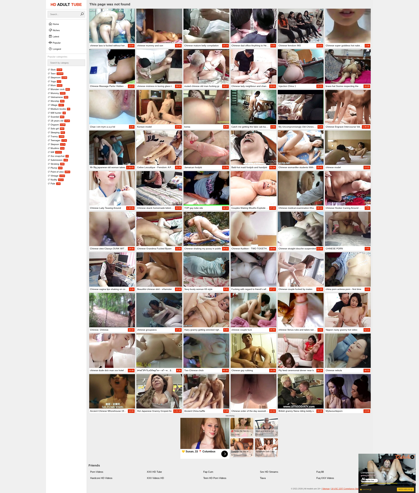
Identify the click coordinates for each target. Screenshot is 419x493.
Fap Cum (208, 471)
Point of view (60, 171)
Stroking (57, 164)
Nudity (56, 179)
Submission (58, 160)
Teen (56, 73)
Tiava (263, 478)
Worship (57, 101)
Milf (55, 152)
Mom (56, 85)
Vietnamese (59, 97)
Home (55, 24)
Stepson (57, 144)
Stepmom (58, 77)
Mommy (57, 93)
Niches (56, 30)
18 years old (59, 120)
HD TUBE (66, 4)
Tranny (57, 136)
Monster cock (59, 89)
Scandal (57, 116)
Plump (56, 168)
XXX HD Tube (154, 471)
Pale (55, 183)
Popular (56, 42)
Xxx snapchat (59, 156)
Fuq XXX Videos (325, 478)
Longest (56, 49)
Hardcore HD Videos (101, 478)
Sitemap (326, 489)
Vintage (57, 175)
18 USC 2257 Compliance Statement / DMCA (351, 489)
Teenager (58, 140)
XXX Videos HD (155, 478)
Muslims (57, 148)
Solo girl (57, 128)
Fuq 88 (320, 471)
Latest (55, 36)
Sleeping (57, 132)
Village (57, 105)
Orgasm (57, 124)
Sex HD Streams (269, 471)
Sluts (56, 69)
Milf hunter (57, 113)
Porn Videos (96, 471)
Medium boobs (60, 109)
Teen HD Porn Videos (214, 478)
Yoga (55, 81)
